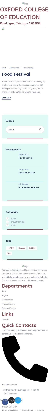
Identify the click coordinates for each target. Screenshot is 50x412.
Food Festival (16, 74)
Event (4, 68)
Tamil (4, 291)
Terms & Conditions (10, 410)
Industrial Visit (17, 222)
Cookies (40, 410)
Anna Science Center (29, 187)
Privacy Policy (27, 410)
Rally (13, 225)
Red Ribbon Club (27, 172)
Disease (22, 248)
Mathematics (7, 300)
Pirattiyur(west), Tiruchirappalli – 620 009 (20, 390)
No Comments (28, 68)
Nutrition (32, 248)
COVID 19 (10, 248)
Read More (6, 98)
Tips (9, 253)
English (5, 296)
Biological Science (9, 308)
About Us (5, 319)
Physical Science (8, 304)
